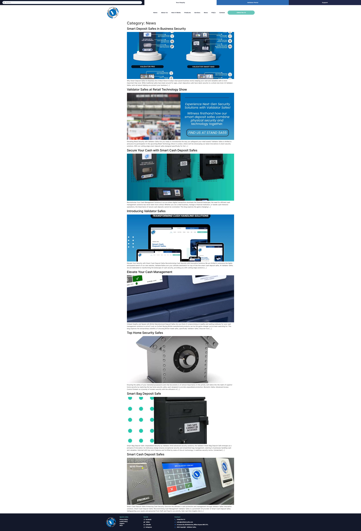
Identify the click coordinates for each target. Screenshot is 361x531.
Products (187, 12)
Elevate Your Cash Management (149, 272)
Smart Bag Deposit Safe (144, 393)
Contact (222, 12)
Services (197, 12)
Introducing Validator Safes (146, 211)
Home (155, 12)
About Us (164, 12)
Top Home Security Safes (145, 333)
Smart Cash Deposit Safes (145, 454)
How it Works (176, 12)
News (206, 12)
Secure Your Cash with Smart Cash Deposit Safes (162, 150)
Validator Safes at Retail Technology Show (157, 89)
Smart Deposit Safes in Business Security (156, 28)
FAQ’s (213, 12)
